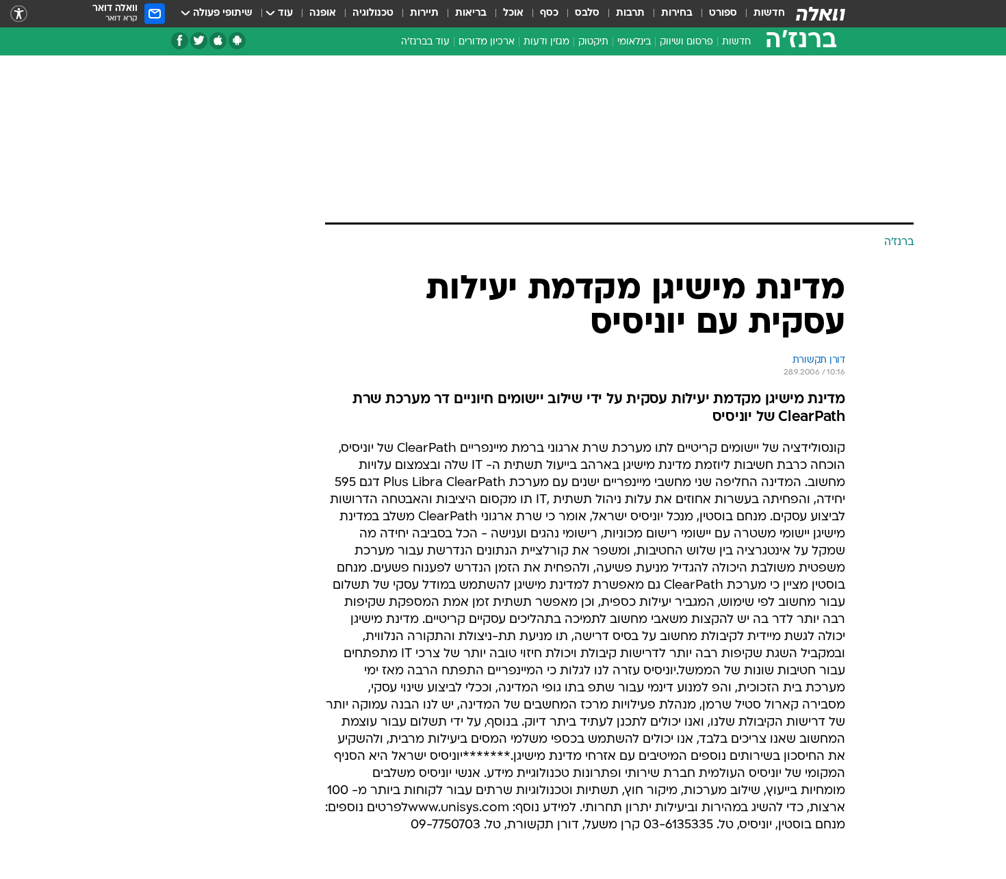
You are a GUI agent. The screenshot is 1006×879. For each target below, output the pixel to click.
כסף (549, 13)
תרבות (630, 13)
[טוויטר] (198, 40)
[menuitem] (761, 13)
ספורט (723, 13)
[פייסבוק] (179, 40)
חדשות (769, 13)
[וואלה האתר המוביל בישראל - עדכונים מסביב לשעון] (820, 14)
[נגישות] (18, 14)
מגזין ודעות (546, 42)
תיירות (424, 13)
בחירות (677, 13)
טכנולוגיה (373, 13)
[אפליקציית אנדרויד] (237, 40)
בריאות (471, 13)
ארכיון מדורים (487, 42)
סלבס (587, 13)
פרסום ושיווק (686, 42)
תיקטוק (593, 42)
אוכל (513, 13)
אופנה (322, 13)
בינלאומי (634, 42)
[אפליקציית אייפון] (218, 40)
